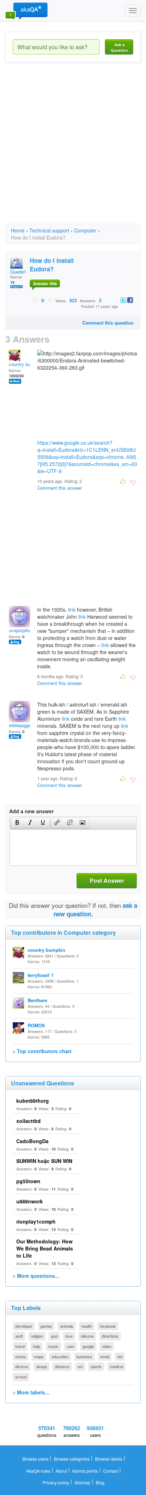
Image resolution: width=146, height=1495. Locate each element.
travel (20, 1346)
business (84, 1356)
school (21, 1376)
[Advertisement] (73, 149)
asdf (19, 1336)
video (106, 1346)
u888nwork (29, 1201)
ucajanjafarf (21, 630)
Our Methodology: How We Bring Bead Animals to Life (44, 1248)
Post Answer (107, 880)
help (36, 1346)
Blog (100, 1482)
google (88, 1346)
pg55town (28, 1181)
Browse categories (72, 1459)
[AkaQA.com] (26, 10)
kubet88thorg (32, 1100)
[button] (17, 823)
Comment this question (108, 322)
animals (66, 1326)
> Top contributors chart (42, 1051)
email (104, 1356)
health (87, 1326)
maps (39, 1356)
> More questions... (36, 1275)
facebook (108, 1326)
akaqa (41, 1366)
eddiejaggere (22, 725)
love (69, 1336)
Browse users (35, 1459)
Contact (110, 1471)
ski (119, 1356)
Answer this (45, 283)
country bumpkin (26, 364)
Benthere (37, 1000)
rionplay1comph (36, 1221)
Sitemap (82, 1482)
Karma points (85, 1471)
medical (116, 1366)
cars (70, 1346)
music (53, 1346)
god (54, 1336)
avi (80, 1366)
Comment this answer (59, 487)
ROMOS (36, 1025)
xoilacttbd (28, 1120)
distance (62, 1366)
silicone (87, 1336)
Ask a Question (119, 47)
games (46, 1326)
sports (96, 1366)
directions (110, 1336)
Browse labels (108, 1459)
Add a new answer (31, 811)
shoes (20, 1356)
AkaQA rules (38, 1471)
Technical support (49, 230)
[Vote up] (36, 300)
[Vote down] (50, 300)
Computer (85, 230)
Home (17, 230)
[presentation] (17, 823)
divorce (21, 1366)
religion (37, 1336)
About (61, 1471)
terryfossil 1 (41, 975)
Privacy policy (56, 1482)
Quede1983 (22, 271)
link (71, 609)
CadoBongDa (32, 1141)
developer (23, 1326)
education (60, 1356)
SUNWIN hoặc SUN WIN (44, 1160)
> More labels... (31, 1392)
